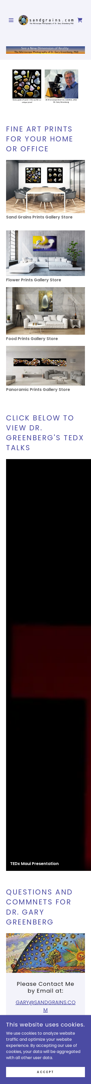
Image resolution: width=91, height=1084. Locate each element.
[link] (45, 20)
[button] (12, 20)
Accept (45, 1072)
